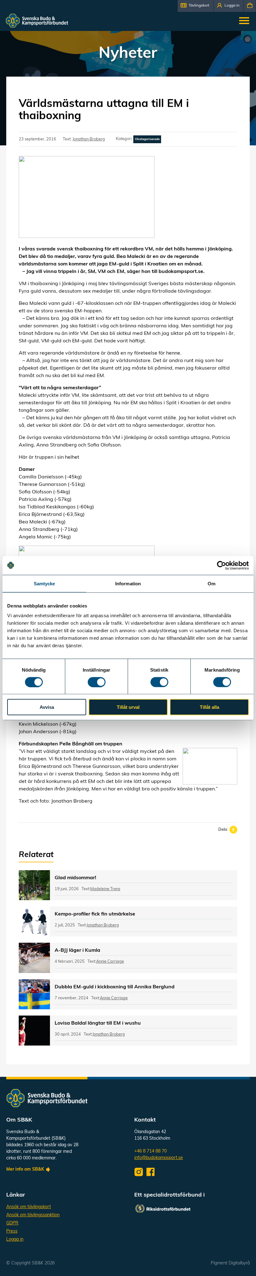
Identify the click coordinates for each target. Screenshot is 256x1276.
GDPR (12, 1223)
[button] (195, 6)
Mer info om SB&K (25, 1169)
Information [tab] (128, 583)
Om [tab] (211, 583)
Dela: (223, 830)
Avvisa (47, 707)
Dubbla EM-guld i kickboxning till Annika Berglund (115, 987)
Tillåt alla (209, 707)
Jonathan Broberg (88, 139)
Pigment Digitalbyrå (230, 1263)
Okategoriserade (147, 139)
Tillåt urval (128, 707)
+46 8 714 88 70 (150, 1151)
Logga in (14, 1239)
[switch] (97, 682)
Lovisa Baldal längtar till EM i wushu (98, 1023)
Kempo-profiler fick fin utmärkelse (95, 914)
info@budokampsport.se (158, 1158)
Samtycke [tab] (44, 583)
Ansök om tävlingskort (28, 1207)
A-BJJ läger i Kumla (77, 950)
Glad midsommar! (75, 877)
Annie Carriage (110, 962)
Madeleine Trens (105, 889)
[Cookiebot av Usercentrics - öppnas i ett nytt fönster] (221, 565)
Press (11, 1231)
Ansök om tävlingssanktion (33, 1215)
